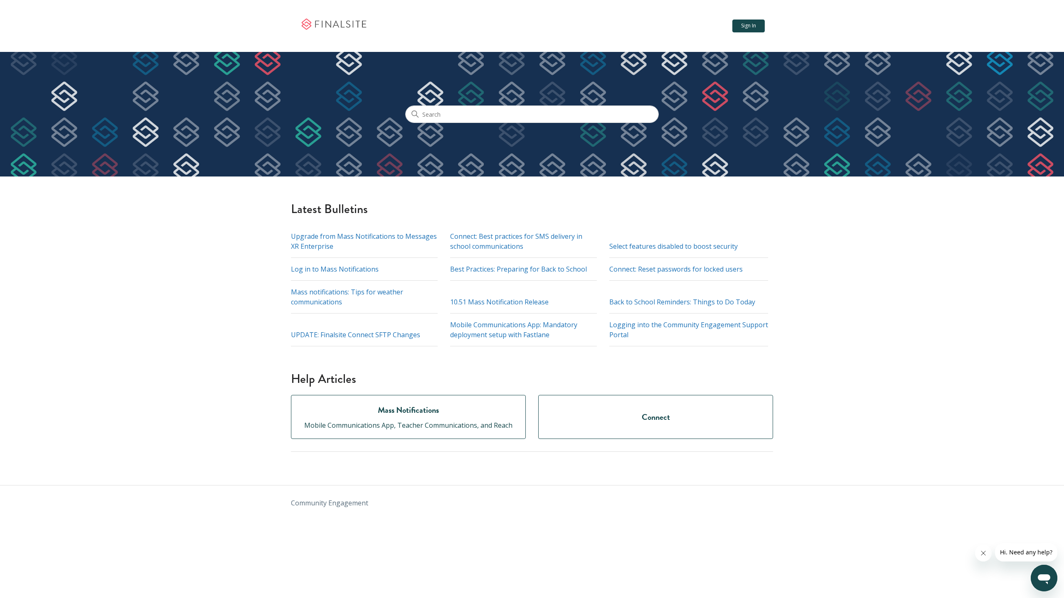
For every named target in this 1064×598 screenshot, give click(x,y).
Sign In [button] (748, 25)
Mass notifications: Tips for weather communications (347, 296)
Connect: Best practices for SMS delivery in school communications (516, 241)
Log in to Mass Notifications (335, 269)
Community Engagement (329, 502)
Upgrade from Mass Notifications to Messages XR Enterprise (364, 241)
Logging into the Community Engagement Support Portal (688, 329)
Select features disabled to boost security (673, 246)
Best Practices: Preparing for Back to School (518, 269)
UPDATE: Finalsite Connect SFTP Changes (355, 334)
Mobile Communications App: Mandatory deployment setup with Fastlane (513, 329)
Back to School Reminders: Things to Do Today (682, 301)
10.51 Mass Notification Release (499, 301)
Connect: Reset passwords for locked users (676, 269)
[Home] (333, 26)
